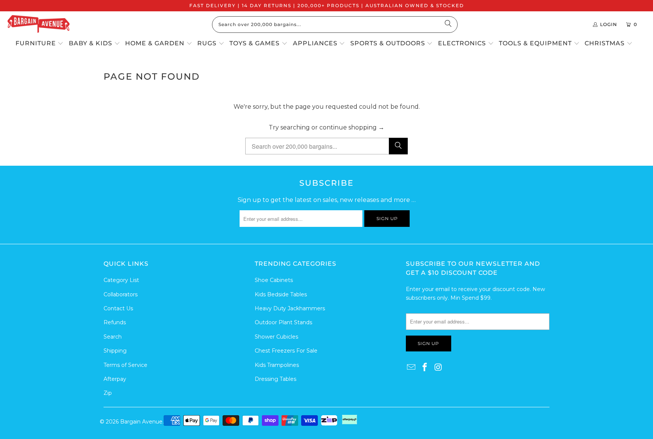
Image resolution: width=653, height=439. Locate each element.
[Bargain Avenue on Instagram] (438, 368)
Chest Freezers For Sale (286, 350)
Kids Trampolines (277, 365)
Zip (108, 393)
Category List (121, 280)
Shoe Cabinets (274, 280)
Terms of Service (125, 365)
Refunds (115, 322)
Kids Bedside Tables (281, 294)
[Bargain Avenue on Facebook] (425, 368)
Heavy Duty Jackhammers (290, 308)
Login (608, 24)
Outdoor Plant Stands (283, 322)
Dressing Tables (275, 379)
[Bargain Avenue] (39, 24)
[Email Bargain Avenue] (411, 368)
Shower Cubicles (276, 336)
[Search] (448, 24)
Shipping (115, 350)
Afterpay (115, 379)
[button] (39, 44)
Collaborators (121, 294)
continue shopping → (351, 127)
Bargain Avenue (141, 421)
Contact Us (118, 308)
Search (113, 336)
